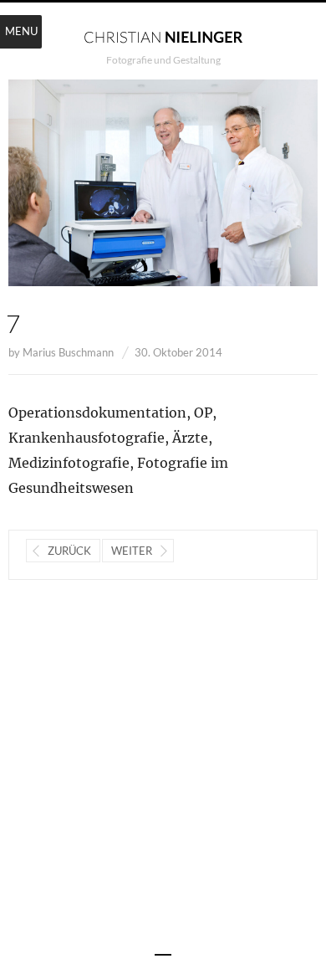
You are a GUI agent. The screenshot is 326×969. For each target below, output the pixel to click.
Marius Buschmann (68, 352)
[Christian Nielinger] (163, 36)
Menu (21, 31)
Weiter (131, 550)
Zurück (69, 550)
